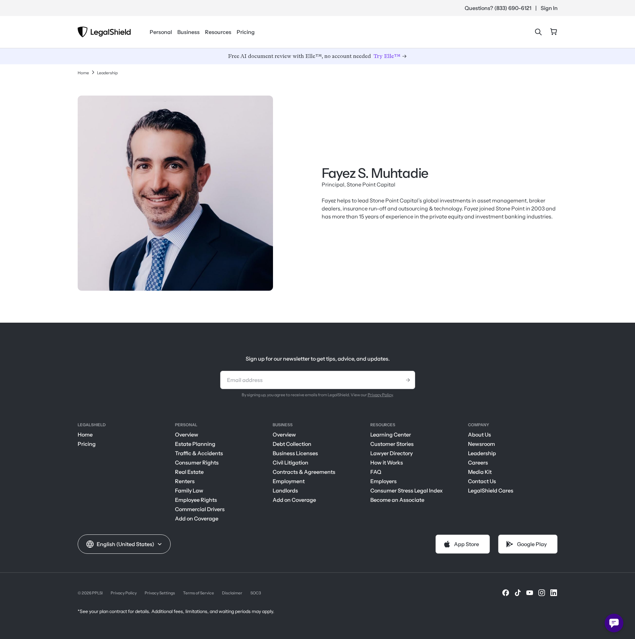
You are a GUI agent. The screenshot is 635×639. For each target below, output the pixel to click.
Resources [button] (218, 32)
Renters (185, 481)
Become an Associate (397, 499)
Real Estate (189, 472)
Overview (186, 434)
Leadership (482, 453)
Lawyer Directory (391, 453)
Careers (478, 462)
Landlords (285, 490)
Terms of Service (198, 592)
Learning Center (390, 434)
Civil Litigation (290, 462)
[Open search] (538, 32)
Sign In (549, 8)
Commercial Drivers (200, 509)
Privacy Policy (380, 394)
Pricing (246, 32)
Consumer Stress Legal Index (406, 490)
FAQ (375, 472)
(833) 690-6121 (512, 8)
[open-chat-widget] (614, 623)
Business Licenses (295, 453)
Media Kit (480, 472)
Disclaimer (232, 592)
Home (85, 434)
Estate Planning (195, 444)
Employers (383, 481)
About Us (479, 434)
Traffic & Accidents (199, 453)
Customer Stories (392, 444)
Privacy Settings (160, 592)
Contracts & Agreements (304, 472)
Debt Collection (292, 444)
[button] (124, 544)
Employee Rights (196, 499)
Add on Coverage (196, 518)
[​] (506, 593)
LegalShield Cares (490, 490)
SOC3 (255, 592)
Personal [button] (161, 32)
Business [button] (188, 32)
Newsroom (481, 444)
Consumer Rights (197, 462)
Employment (289, 481)
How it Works (386, 462)
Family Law (189, 490)
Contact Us (482, 481)
